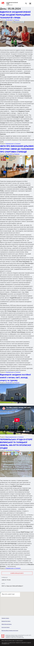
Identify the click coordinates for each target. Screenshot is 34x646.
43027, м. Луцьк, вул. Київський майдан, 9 (12, 586)
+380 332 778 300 (6, 580)
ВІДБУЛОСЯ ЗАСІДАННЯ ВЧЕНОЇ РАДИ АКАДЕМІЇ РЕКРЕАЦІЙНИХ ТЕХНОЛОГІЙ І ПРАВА (15, 15)
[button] (30, 3)
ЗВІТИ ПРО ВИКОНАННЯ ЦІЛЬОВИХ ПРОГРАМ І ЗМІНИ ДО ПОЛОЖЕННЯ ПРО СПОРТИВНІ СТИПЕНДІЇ (17, 149)
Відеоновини (9, 437)
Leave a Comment (15, 143)
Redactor (16, 20)
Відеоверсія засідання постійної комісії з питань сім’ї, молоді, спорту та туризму (15, 377)
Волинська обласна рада (12, 3)
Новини (8, 143)
